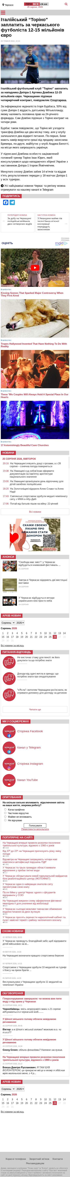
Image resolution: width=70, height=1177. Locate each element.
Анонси (8, 556)
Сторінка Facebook (30, 731)
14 (64, 633)
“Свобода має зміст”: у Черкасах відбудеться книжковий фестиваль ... (39, 563)
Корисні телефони (16, 1159)
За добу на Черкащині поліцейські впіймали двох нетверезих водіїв (19, 221)
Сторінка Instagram (30, 763)
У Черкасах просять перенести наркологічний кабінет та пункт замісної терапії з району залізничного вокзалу (34, 918)
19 (22, 636)
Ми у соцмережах (15, 721)
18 (17, 636)
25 (50, 636)
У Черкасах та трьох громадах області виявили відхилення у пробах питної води (29, 869)
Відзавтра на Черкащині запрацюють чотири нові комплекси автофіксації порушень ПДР (30, 860)
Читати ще (35, 709)
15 (3, 636)
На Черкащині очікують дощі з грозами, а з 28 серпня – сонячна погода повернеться (35, 465)
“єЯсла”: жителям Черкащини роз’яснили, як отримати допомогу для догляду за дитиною (42, 691)
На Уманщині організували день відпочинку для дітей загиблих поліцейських (36, 483)
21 (31, 636)
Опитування (11, 797)
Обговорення (12, 993)
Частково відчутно (18, 813)
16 (7, 636)
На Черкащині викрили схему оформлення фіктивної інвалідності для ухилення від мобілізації (32, 902)
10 (45, 633)
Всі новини (35, 511)
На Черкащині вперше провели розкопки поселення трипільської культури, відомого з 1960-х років (31, 844)
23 (40, 636)
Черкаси (9, 5)
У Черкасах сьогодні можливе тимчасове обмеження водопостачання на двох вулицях (32, 910)
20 (26, 636)
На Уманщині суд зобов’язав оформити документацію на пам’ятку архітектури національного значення (32, 473)
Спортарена (58, 100)
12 (55, 633)
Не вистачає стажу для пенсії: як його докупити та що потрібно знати (38, 659)
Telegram (47, 189)
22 (36, 636)
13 (59, 633)
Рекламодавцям (35, 1163)
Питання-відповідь (16, 652)
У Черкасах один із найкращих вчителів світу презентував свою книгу (28, 885)
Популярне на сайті (17, 837)
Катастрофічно (16, 809)
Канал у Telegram (29, 747)
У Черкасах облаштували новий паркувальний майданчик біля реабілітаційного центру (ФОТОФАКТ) (35, 877)
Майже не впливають (20, 816)
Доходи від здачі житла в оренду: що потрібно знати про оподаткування (37, 675)
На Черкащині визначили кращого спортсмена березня (33, 955)
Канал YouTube (27, 780)
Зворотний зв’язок (39, 1159)
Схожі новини (12, 931)
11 (50, 633)
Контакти (58, 1159)
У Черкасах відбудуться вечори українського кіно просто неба (36, 599)
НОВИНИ (8, 452)
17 (12, 636)
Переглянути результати (35, 829)
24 (45, 636)
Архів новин (11, 615)
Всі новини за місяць (12, 645)
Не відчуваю (15, 820)
